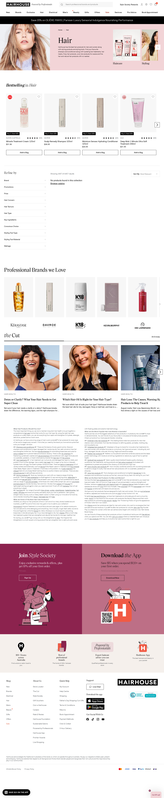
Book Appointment (150, 12)
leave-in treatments (66, 464)
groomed (124, 487)
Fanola (36, 511)
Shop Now (18, 297)
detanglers (71, 477)
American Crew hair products (97, 441)
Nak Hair (56, 458)
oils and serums (18, 473)
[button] (16, 792)
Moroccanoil (17, 506)
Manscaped (137, 487)
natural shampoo (43, 456)
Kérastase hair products (96, 447)
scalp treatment (67, 469)
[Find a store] (146, 4)
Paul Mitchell (74, 467)
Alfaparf (16, 471)
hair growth (108, 501)
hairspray (66, 486)
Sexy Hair (137, 507)
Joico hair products (94, 473)
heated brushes (70, 490)
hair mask (47, 462)
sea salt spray (26, 479)
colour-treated (18, 454)
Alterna (90, 505)
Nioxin (91, 498)
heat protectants (32, 477)
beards (90, 489)
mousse (67, 484)
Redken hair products (95, 454)
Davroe (42, 467)
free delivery (146, 514)
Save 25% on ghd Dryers (82, 20)
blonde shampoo (43, 451)
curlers (52, 490)
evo (27, 464)
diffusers (21, 492)
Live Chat (97, 687)
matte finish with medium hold (108, 484)
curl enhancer (145, 491)
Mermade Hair (43, 497)
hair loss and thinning (98, 496)
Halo (53, 497)
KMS (119, 493)
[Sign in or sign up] (141, 4)
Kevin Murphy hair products (97, 467)
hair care (27, 433)
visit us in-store (117, 517)
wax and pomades (31, 482)
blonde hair (137, 473)
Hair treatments (21, 460)
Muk (101, 487)
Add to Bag (24, 152)
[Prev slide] (6, 124)
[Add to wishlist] (39, 97)
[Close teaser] (150, 791)
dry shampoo (66, 454)
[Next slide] (157, 47)
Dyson (36, 497)
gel (30, 486)
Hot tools (19, 490)
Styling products (22, 475)
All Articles (156, 337)
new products (94, 519)
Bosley (114, 501)
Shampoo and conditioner (25, 447)
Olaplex (61, 513)
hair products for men (104, 480)
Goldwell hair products (95, 460)
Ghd (58, 518)
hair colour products (125, 462)
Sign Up (27, 578)
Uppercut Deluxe (127, 484)
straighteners (59, 490)
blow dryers (45, 490)
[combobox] (145, 174)
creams (59, 484)
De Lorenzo (66, 458)
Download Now (112, 578)
